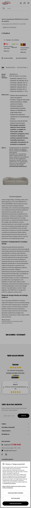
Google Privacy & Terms (10, 483)
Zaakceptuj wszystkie (15, 503)
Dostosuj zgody (15, 498)
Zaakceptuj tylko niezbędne (15, 493)
